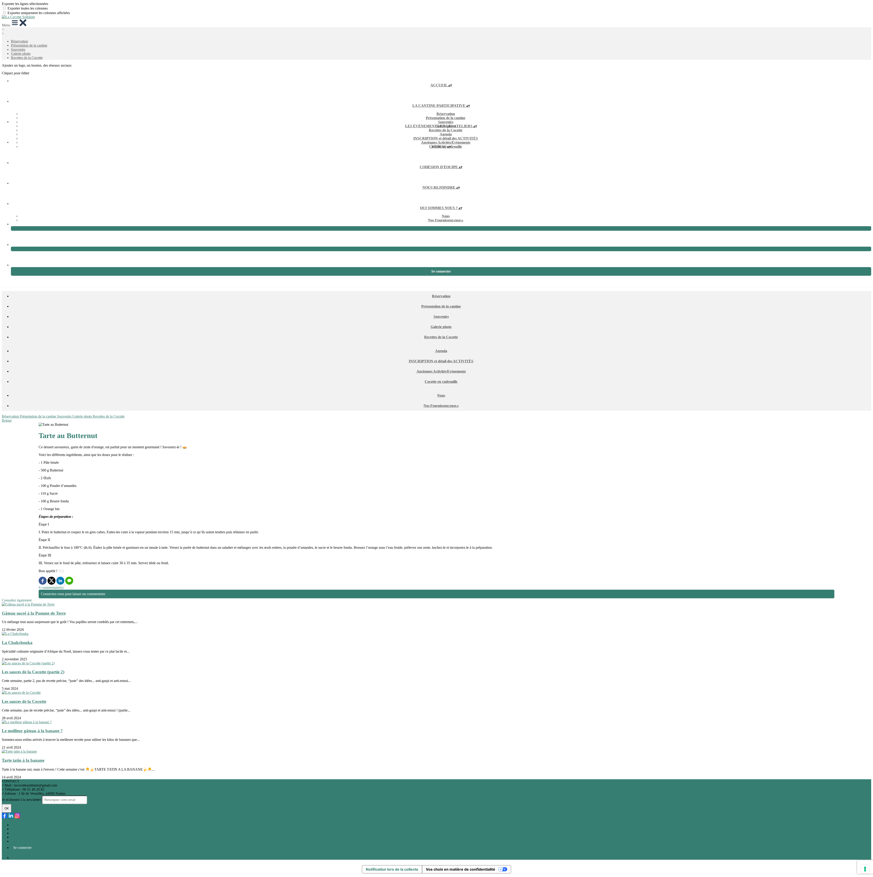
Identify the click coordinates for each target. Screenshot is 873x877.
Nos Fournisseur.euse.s (445, 220)
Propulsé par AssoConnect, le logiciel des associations (49, 857)
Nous (446, 216)
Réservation (19, 41)
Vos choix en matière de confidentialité (460, 869)
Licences (17, 829)
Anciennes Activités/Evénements (445, 142)
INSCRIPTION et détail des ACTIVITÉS (445, 138)
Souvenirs (18, 49)
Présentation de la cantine (29, 45)
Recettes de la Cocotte (27, 58)
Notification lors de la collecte (392, 869)
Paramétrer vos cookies (27, 841)
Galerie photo (20, 53)
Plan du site (19, 825)
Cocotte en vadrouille (441, 381)
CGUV (16, 837)
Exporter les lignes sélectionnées (25, 4)
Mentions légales (23, 833)
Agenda (446, 134)
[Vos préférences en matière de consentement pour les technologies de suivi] (865, 869)
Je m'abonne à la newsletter (22, 800)
